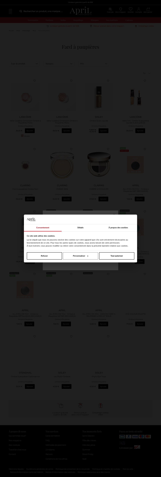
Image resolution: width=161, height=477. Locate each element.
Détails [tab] (80, 228)
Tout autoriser (117, 256)
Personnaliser (79, 256)
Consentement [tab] (42, 228)
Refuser (44, 256)
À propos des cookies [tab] (118, 228)
